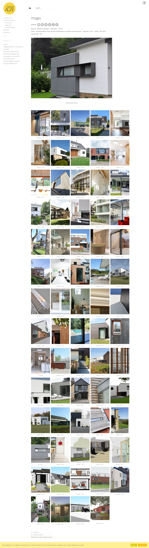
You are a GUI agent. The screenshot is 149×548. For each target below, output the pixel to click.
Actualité (7, 18)
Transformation (10, 63)
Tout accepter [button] (142, 545)
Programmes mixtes (11, 61)
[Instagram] (26, 8)
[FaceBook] (22, 8)
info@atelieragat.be (38, 534)
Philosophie (10, 27)
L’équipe (8, 22)
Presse (6, 30)
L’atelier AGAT (9, 20)
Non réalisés (8, 59)
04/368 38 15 (36, 532)
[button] (34, 68)
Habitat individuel (11, 51)
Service (8, 25)
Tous (5, 44)
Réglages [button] (134, 545)
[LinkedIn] (30, 8)
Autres (6, 49)
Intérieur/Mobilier (11, 54)
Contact (6, 32)
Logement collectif (11, 56)
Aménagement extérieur (13, 46)
